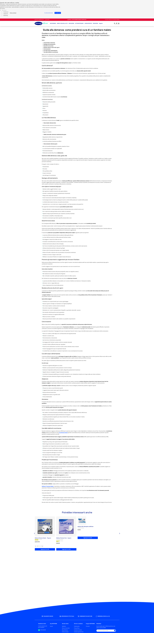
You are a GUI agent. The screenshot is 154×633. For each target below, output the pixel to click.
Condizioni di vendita (78, 630)
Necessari (4, 10)
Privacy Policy (76, 628)
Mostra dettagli (13, 12)
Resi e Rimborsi (65, 630)
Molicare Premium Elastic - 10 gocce (43, 538)
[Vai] (115, 630)
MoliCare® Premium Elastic (48, 486)
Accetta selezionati (48, 12)
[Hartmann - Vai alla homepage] (41, 23)
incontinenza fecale (63, 432)
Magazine (101, 23)
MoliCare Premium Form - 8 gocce (63, 538)
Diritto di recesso (65, 631)
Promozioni (95, 23)
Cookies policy (76, 626)
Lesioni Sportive (88, 23)
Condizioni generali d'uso (78, 631)
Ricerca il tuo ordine (66, 628)
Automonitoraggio (79, 23)
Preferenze (5, 12)
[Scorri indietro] (34, 533)
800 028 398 (43, 629)
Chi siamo (88, 626)
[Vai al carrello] (118, 23)
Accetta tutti (57, 12)
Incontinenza (53, 23)
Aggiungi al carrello (45, 549)
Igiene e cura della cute (62, 23)
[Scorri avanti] (119, 533)
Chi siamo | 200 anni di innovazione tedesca (112, 19)
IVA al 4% (47, 19)
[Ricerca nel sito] (114, 23)
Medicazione (71, 23)
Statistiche (5, 13)
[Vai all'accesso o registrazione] (116, 23)
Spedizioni (64, 626)
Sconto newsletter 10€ (40, 19)
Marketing (5, 15)
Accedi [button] (51, 626)
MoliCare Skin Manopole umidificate (85, 526)
